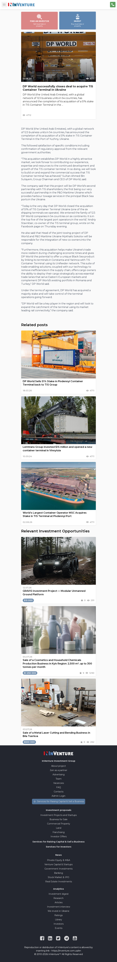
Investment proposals (58, 810)
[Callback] (112, 4)
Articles (58, 902)
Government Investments (58, 868)
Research (58, 898)
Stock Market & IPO (58, 877)
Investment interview (58, 906)
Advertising (59, 774)
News (58, 855)
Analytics (58, 888)
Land (58, 828)
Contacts (58, 791)
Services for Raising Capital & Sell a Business (60, 801)
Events (58, 928)
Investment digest (59, 894)
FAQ (58, 787)
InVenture (58, 761)
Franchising (59, 832)
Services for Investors (58, 846)
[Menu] (4, 4)
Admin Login (58, 796)
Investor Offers (59, 836)
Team (59, 778)
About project (58, 766)
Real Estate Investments (58, 881)
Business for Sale (58, 819)
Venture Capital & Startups (58, 864)
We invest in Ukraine (58, 911)
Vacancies (58, 783)
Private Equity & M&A (58, 860)
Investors (59, 923)
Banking (58, 873)
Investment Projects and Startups (58, 815)
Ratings (58, 915)
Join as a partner (58, 770)
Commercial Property (58, 823)
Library (58, 919)
